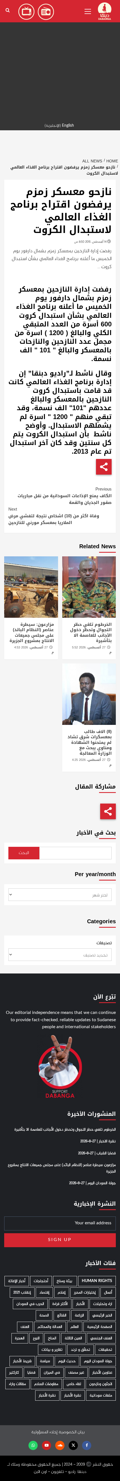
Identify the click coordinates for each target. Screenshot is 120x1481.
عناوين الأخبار (102, 1372)
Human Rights (97, 1281)
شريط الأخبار (22, 1361)
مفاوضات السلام (46, 1384)
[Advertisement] (60, 60)
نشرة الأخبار (72, 1395)
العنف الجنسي (101, 1338)
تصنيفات (104, 943)
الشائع (61, 1315)
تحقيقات (105, 1350)
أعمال (108, 1292)
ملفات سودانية (101, 1395)
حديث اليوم (67, 1361)
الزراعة (79, 1315)
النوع (36, 1338)
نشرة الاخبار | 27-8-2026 (98, 1141)
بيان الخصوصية (72, 1432)
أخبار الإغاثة (16, 1281)
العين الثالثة (73, 1338)
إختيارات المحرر (85, 1292)
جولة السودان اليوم (98, 1361)
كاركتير (14, 1372)
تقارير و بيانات (52, 1350)
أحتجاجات (41, 1281)
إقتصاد (44, 1292)
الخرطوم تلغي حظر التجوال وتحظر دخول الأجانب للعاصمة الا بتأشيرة (91, 633)
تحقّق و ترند (80, 1350)
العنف (25, 1327)
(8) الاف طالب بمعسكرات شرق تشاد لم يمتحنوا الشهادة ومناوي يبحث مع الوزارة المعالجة (90, 742)
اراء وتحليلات (102, 1304)
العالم (75, 1327)
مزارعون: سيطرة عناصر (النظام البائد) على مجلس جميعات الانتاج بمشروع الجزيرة (31, 633)
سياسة (45, 1361)
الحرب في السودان (30, 1304)
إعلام (62, 1292)
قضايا (31, 1372)
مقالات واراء (17, 1384)
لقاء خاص (74, 1384)
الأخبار (80, 1304)
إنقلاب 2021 (22, 1292)
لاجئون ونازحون (100, 1384)
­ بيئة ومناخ (65, 1281)
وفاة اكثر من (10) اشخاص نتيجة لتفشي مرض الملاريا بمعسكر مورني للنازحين (53, 516)
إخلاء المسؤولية (44, 1432)
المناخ (52, 1338)
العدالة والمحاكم (50, 1327)
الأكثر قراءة (60, 1304)
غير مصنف (76, 1372)
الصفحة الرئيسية (99, 1327)
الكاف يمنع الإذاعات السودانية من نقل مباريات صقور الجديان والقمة (65, 496)
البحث (24, 853)
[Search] (7, 10)
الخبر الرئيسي (102, 1315)
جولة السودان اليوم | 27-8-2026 (92, 1183)
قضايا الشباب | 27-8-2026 (97, 1153)
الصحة (44, 1315)
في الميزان (52, 1372)
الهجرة (20, 1338)
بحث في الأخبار (96, 833)
